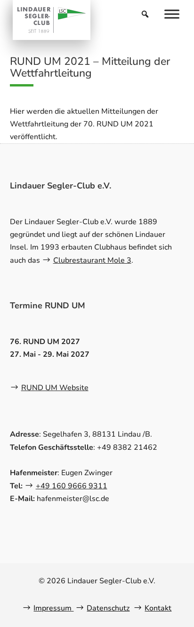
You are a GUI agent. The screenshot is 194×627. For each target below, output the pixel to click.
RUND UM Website (55, 388)
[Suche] (145, 14)
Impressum (53, 608)
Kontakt (158, 608)
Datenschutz (108, 608)
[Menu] (171, 13)
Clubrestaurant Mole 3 (92, 260)
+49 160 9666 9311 (71, 486)
